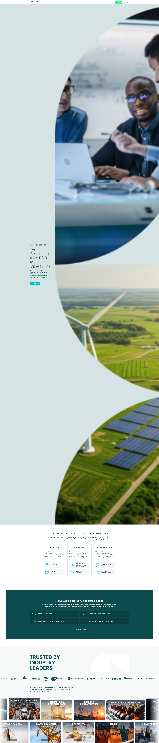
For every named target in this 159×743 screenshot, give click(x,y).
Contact (124, 2)
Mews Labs (119, 2)
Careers (111, 2)
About (102, 2)
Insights (96, 2)
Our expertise (82, 2)
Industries (90, 2)
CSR (106, 2)
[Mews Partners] (34, 2)
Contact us (36, 283)
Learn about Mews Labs (81, 629)
